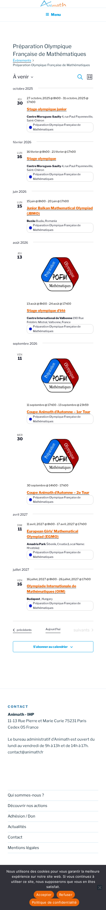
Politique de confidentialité (54, 902)
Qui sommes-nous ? (26, 795)
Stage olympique (41, 158)
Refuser (65, 895)
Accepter (43, 895)
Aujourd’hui (53, 629)
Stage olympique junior (47, 109)
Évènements (22, 60)
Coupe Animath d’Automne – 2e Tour (58, 492)
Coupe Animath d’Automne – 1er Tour (58, 412)
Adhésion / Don (21, 816)
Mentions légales (23, 847)
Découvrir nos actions (27, 805)
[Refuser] (99, 887)
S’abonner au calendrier (50, 647)
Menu (56, 14)
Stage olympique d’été (46, 310)
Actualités (17, 826)
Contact (15, 837)
